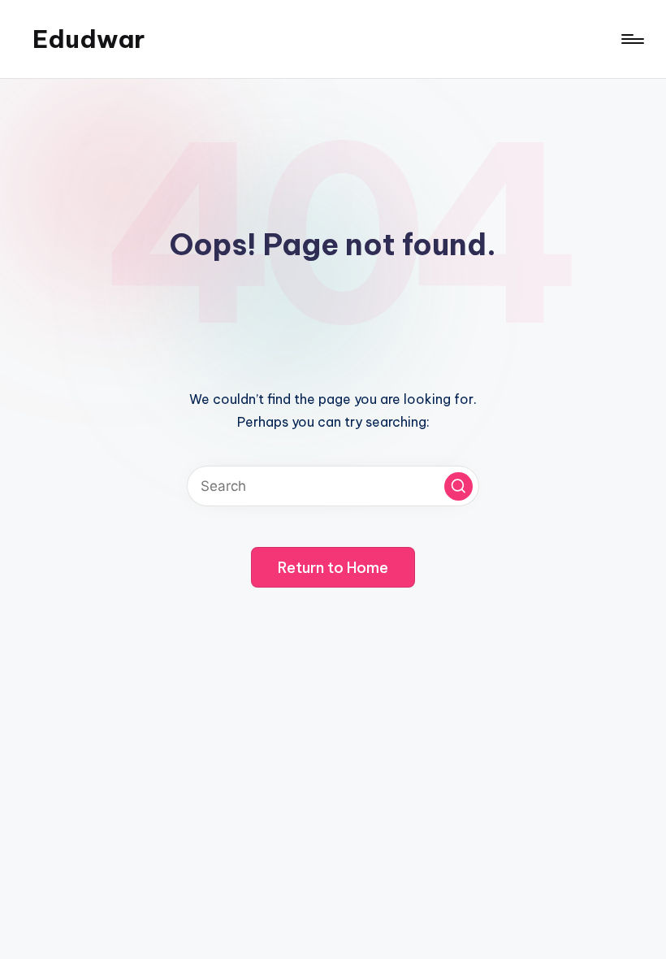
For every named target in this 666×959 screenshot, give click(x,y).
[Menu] (631, 39)
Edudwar (88, 39)
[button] (458, 486)
